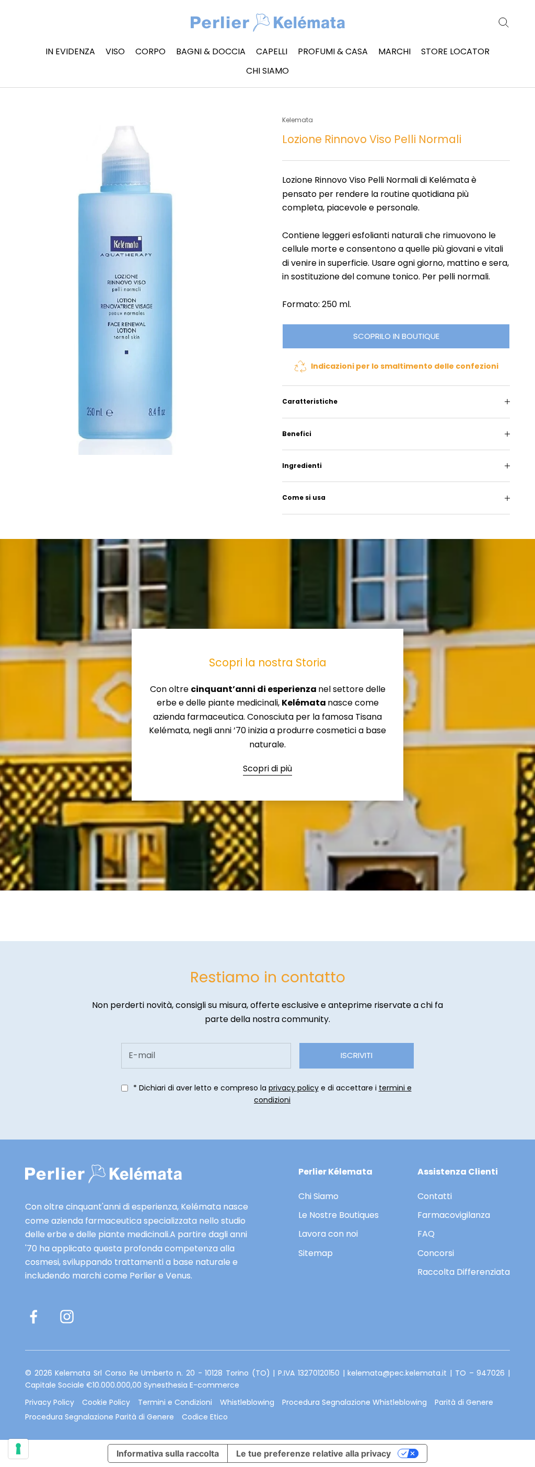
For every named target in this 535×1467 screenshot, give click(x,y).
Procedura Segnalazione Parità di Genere (99, 1417)
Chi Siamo (318, 1196)
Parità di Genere (464, 1402)
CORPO (150, 51)
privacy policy (294, 1088)
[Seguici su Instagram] (67, 1316)
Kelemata (297, 119)
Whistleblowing (247, 1402)
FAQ (426, 1234)
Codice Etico (205, 1417)
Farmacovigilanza (453, 1215)
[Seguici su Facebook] (33, 1316)
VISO (115, 51)
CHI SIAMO (267, 71)
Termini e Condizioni (175, 1402)
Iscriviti (357, 1055)
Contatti (434, 1196)
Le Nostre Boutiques (338, 1215)
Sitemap (315, 1253)
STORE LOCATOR (455, 51)
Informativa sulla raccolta (168, 1453)
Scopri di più (267, 768)
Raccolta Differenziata (463, 1272)
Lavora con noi (328, 1234)
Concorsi (435, 1253)
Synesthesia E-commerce (191, 1385)
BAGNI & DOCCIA (211, 51)
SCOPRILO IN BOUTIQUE (396, 336)
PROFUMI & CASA (333, 51)
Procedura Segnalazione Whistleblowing (354, 1402)
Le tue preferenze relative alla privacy (313, 1453)
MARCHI (394, 51)
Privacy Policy (49, 1402)
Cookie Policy (106, 1402)
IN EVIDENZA (70, 51)
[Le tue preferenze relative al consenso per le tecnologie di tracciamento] (18, 1449)
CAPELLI (271, 51)
